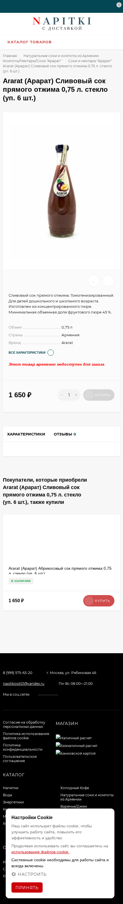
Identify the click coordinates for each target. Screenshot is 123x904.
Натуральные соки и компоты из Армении (61, 56)
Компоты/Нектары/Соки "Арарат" (32, 61)
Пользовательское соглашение (20, 758)
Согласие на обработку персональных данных (24, 724)
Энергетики (13, 802)
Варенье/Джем (73, 806)
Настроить (32, 874)
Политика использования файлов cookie (26, 736)
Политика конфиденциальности (22, 747)
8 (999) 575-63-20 (17, 673)
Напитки (10, 788)
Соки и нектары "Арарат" (90, 61)
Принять (27, 887)
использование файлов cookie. (40, 852)
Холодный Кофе (74, 788)
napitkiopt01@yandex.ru (23, 683)
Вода (7, 795)
